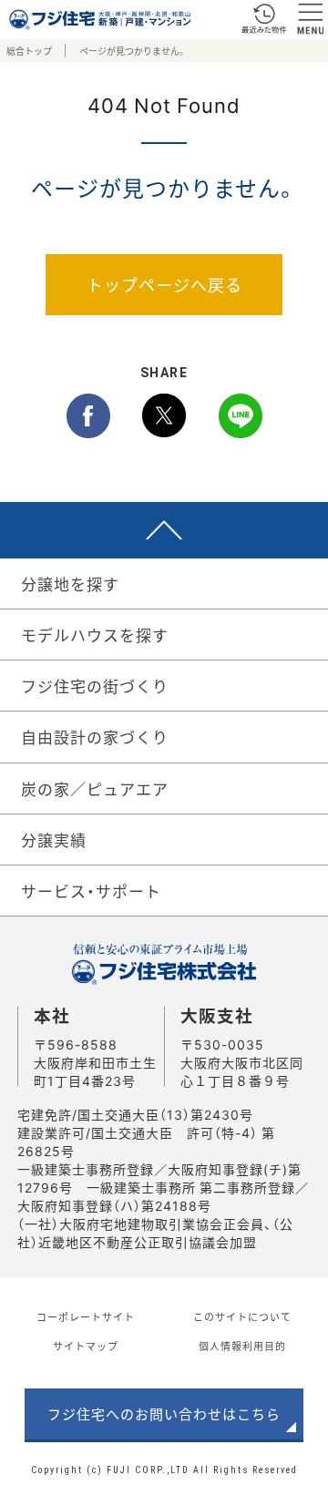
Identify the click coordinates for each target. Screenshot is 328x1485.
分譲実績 (54, 839)
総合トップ (29, 50)
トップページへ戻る (164, 284)
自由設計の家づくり (95, 736)
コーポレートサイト (85, 1317)
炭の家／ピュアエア (95, 788)
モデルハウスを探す (95, 634)
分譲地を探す (70, 583)
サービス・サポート (91, 890)
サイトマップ (85, 1346)
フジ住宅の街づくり (95, 685)
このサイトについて (242, 1317)
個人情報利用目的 (242, 1346)
